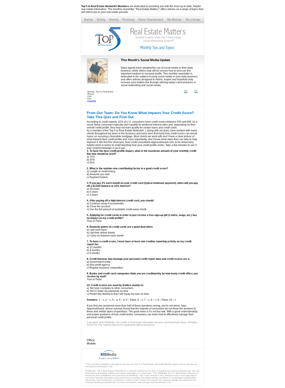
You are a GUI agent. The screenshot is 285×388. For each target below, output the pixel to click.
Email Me (91, 101)
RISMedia (109, 322)
